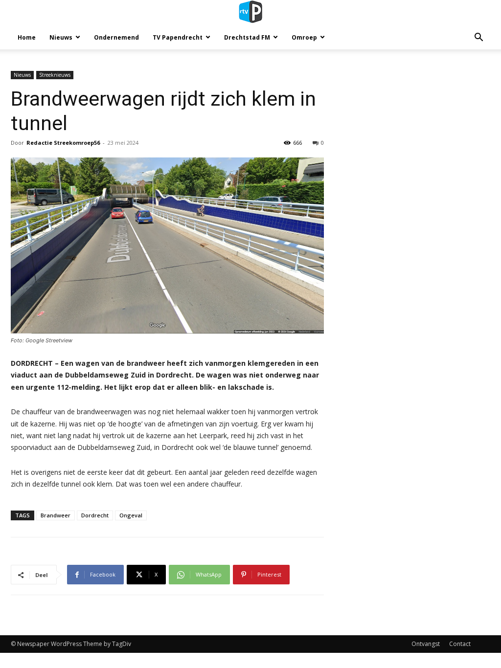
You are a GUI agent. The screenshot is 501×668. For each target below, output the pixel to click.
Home (27, 37)
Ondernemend (116, 37)
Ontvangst (425, 644)
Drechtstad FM (247, 37)
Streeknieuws (54, 74)
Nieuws (60, 37)
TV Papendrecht (178, 37)
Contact (460, 644)
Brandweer (55, 515)
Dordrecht (95, 515)
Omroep (304, 37)
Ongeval (130, 515)
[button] (478, 38)
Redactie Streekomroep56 (63, 142)
